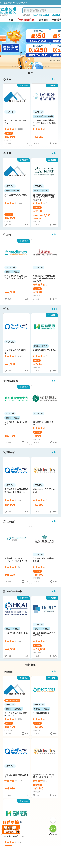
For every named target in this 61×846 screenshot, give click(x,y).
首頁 (10, 19)
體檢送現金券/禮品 (41, 15)
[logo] (8, 15)
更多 (54, 79)
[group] (30, 45)
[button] (12, 66)
